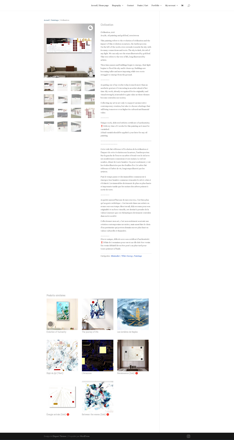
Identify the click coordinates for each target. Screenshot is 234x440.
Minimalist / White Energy (122, 256)
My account (170, 5)
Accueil (46, 20)
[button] (90, 27)
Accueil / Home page (100, 5)
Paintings (55, 20)
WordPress (85, 436)
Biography (116, 5)
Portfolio (155, 5)
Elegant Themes (59, 436)
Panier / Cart (142, 5)
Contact (130, 5)
